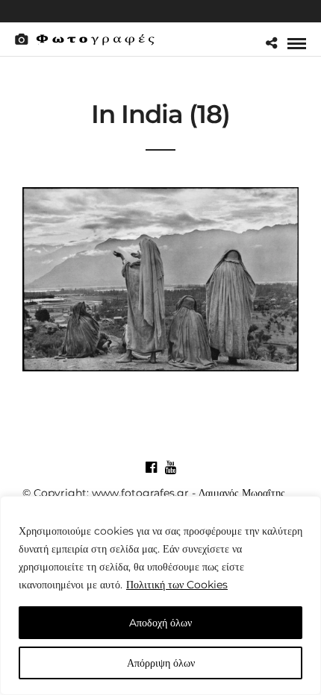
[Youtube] (170, 467)
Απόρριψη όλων (161, 663)
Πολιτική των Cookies (177, 584)
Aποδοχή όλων (160, 622)
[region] (160, 595)
